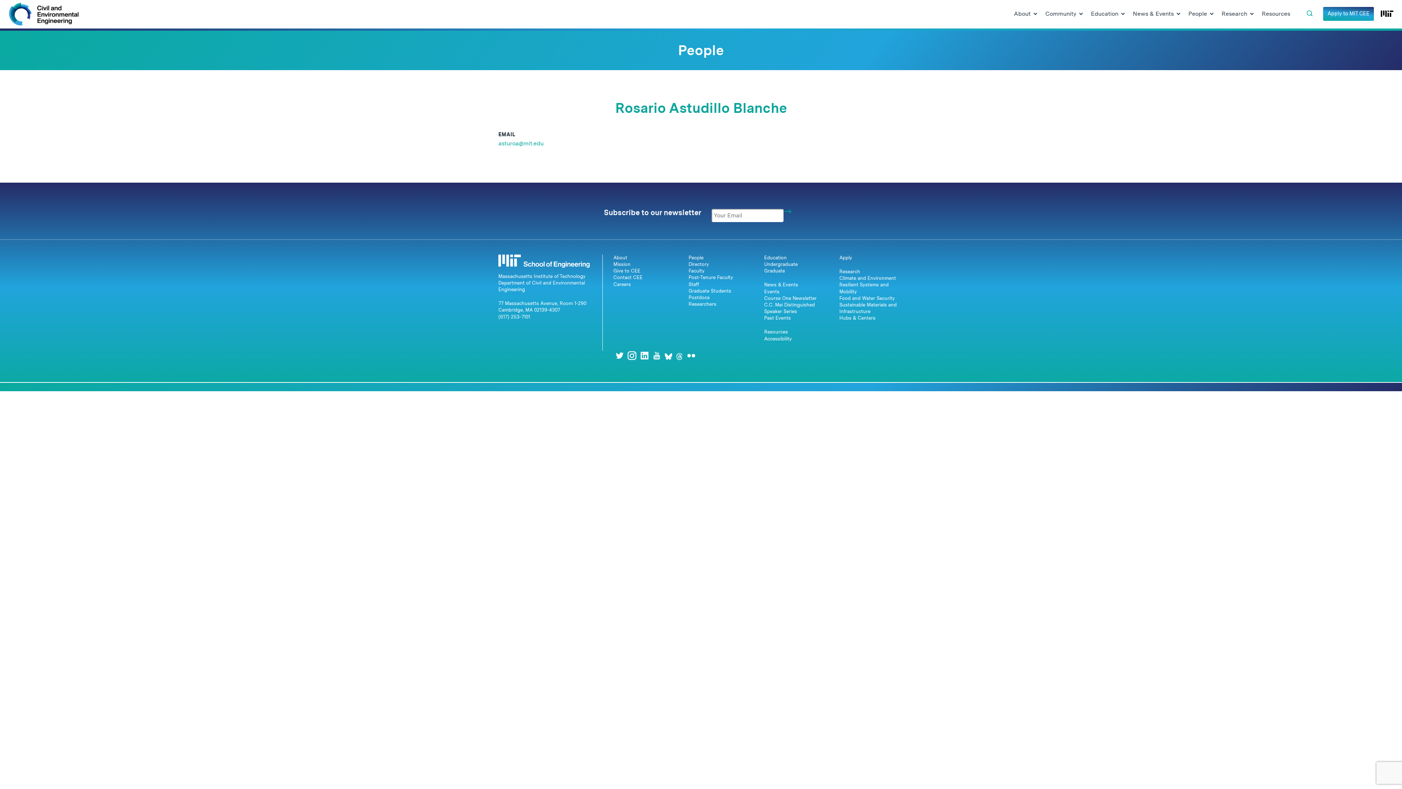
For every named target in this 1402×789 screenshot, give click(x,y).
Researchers (702, 304)
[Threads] (679, 355)
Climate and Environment (867, 278)
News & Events (781, 284)
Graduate (774, 271)
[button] (1309, 13)
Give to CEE (626, 271)
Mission (622, 264)
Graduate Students (710, 291)
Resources (776, 332)
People (696, 257)
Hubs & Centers (857, 318)
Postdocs (699, 297)
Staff (694, 284)
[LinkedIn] (644, 355)
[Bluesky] (668, 355)
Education (775, 257)
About (620, 257)
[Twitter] (619, 355)
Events (771, 291)
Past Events (777, 318)
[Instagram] (632, 355)
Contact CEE (628, 277)
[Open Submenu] (1035, 14)
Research (849, 271)
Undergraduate (781, 264)
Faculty (697, 271)
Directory (699, 264)
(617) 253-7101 (514, 317)
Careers (622, 284)
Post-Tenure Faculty (711, 277)
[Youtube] (656, 355)
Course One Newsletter (790, 298)
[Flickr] (691, 355)
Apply (845, 257)
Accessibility (778, 339)
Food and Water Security (867, 298)
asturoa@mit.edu (521, 143)
